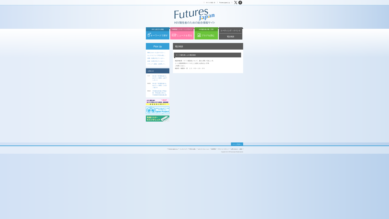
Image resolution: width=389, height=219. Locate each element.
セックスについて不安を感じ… (156, 55)
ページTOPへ (237, 144)
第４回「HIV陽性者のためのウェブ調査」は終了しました (159, 78)
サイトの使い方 (210, 2)
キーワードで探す (159, 34)
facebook (240, 2)
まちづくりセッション (203, 149)
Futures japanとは (224, 2)
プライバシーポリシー (223, 149)
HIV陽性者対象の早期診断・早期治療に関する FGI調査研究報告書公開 (159, 93)
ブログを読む (207, 34)
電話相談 (230, 36)
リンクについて (183, 149)
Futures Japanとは (173, 149)
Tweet (236, 2)
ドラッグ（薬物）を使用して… (156, 64)
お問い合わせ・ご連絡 (236, 149)
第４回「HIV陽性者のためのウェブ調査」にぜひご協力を (159, 85)
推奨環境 (213, 149)
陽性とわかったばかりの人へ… (156, 52)
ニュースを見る (182, 34)
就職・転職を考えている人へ (156, 58)
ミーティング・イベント (231, 30)
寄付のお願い (192, 149)
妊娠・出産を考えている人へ (156, 61)
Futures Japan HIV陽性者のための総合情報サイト (194, 17)
